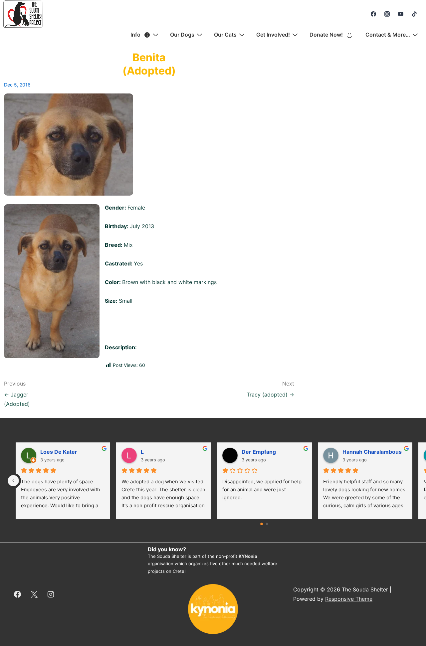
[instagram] (387, 14)
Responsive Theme (348, 598)
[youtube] (400, 14)
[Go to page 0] (262, 524)
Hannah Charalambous (372, 451)
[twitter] (34, 594)
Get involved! (273, 34)
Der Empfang (259, 451)
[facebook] (373, 14)
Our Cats (225, 34)
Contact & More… (387, 34)
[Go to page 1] (267, 524)
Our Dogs (182, 34)
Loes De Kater (58, 451)
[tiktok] (414, 14)
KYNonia (248, 556)
